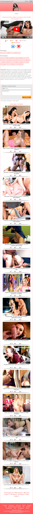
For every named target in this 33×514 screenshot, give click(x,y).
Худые (19, 58)
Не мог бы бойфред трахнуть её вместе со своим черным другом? (16, 461)
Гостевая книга (9, 508)
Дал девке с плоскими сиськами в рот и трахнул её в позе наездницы (16, 173)
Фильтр (16, 13)
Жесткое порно (11, 52)
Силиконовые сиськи (21, 60)
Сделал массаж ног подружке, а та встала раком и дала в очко (16, 269)
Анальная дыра (25, 62)
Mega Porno (15, 510)
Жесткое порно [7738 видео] (16, 493)
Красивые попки (25, 58)
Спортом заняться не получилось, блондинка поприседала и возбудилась (16, 389)
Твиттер (27, 508)
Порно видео (11, 505)
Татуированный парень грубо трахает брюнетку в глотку (16, 364)
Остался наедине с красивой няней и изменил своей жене (16, 484)
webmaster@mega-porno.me (24, 511)
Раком (21, 64)
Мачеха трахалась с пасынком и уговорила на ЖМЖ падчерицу (16, 413)
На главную (4, 505)
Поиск (15, 508)
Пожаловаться (21, 508)
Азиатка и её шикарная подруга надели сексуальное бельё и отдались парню (16, 125)
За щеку (6, 62)
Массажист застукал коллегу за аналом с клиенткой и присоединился (16, 197)
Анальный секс (4, 52)
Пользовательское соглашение (14, 506)
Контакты (28, 506)
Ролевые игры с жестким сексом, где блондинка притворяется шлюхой (16, 317)
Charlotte (10, 58)
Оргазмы (19, 62)
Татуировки (13, 60)
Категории (29, 505)
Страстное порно (12, 62)
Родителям (18, 505)
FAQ (23, 506)
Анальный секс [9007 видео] (13, 492)
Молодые (18, 52)
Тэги (5, 506)
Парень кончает (16, 64)
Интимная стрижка (5, 60)
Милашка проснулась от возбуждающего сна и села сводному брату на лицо (16, 245)
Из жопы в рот (8, 64)
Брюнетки (14, 58)
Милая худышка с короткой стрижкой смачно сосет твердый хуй (16, 437)
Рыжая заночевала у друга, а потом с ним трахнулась (16, 340)
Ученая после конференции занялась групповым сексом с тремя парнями (17, 221)
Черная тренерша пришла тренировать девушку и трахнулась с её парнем (16, 293)
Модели (23, 505)
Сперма (2, 64)
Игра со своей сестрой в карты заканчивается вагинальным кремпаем (16, 149)
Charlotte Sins (4, 58)
